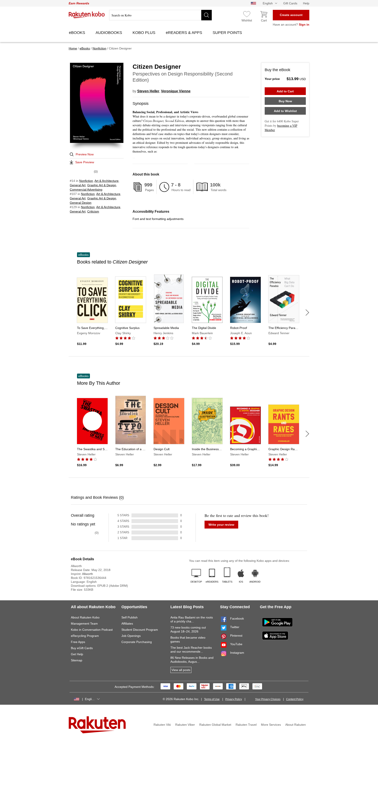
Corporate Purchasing (136, 642)
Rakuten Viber (185, 724)
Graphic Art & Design (101, 185)
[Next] (307, 312)
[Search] (206, 15)
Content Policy (294, 699)
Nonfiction (86, 181)
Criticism (93, 211)
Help (306, 3)
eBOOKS (77, 32)
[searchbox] (160, 15)
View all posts (181, 670)
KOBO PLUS (144, 32)
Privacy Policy (233, 699)
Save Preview (84, 162)
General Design (80, 202)
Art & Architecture (106, 181)
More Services (271, 724)
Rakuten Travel (246, 724)
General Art (78, 185)
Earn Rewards (79, 3)
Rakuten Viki (162, 724)
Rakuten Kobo (87, 15)
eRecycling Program (85, 636)
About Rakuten (295, 724)
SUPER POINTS (228, 32)
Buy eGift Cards (82, 648)
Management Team (84, 623)
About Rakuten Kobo (85, 617)
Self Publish (129, 617)
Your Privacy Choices (267, 699)
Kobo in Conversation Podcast (92, 629)
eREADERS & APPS (184, 32)
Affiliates (127, 623)
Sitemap (76, 660)
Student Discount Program (139, 629)
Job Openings (131, 636)
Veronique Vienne (176, 91)
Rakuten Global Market (215, 724)
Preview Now (85, 154)
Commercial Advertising (86, 189)
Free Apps (78, 642)
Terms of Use (212, 699)
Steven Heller (148, 91)
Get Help (77, 654)
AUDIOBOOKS (109, 32)
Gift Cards (290, 3)
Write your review (221, 524)
